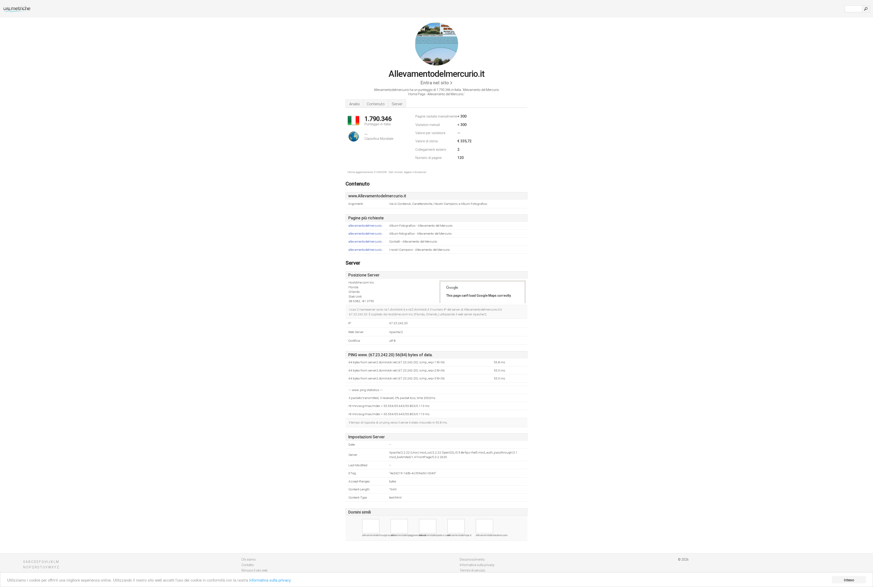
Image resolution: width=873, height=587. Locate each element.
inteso (849, 579)
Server (397, 104)
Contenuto (376, 104)
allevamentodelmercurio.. (365, 225)
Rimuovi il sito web (254, 570)
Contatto (247, 565)
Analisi (354, 104)
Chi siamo (248, 559)
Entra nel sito (434, 82)
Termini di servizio (472, 570)
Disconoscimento (472, 559)
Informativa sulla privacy (270, 580)
